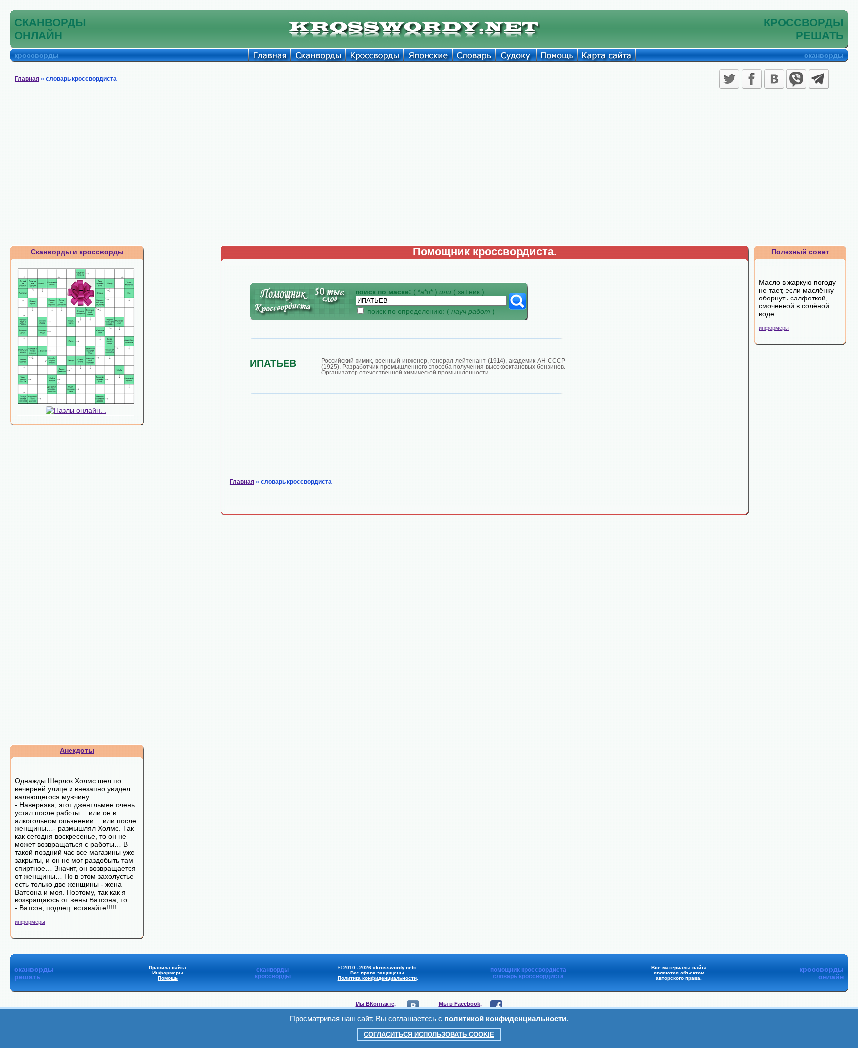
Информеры (167, 972)
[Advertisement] (429, 170)
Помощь (168, 978)
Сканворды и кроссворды (77, 252)
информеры (30, 922)
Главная (27, 78)
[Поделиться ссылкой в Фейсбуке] (752, 79)
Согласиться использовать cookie (429, 1034)
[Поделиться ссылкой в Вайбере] (796, 79)
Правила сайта (167, 967)
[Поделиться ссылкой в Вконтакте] (774, 79)
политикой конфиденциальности (505, 1018)
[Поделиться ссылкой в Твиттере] (729, 79)
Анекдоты (77, 750)
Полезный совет (800, 252)
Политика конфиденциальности (377, 978)
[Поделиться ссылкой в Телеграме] (819, 79)
